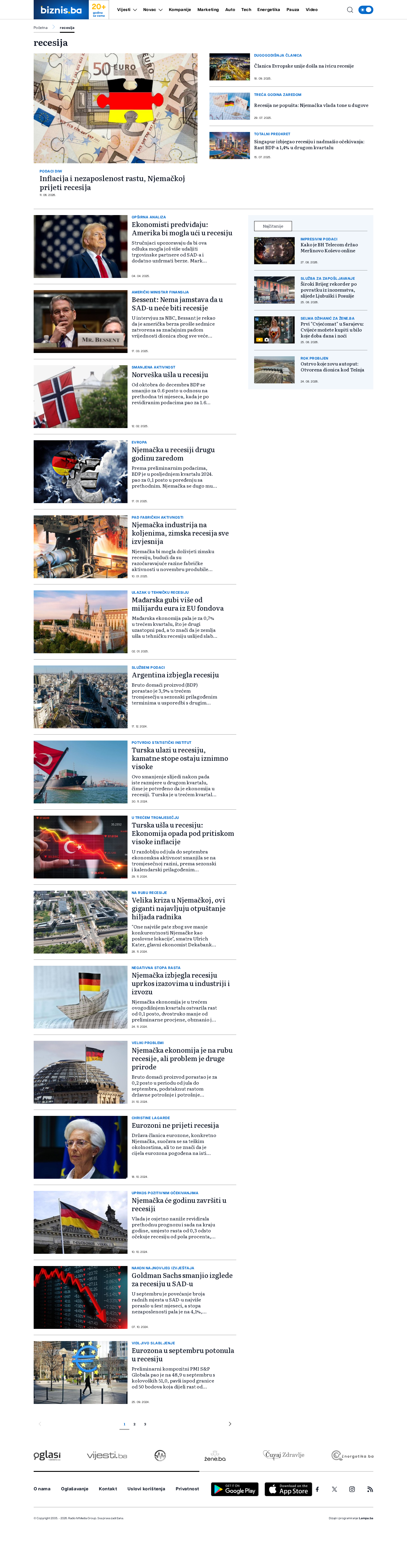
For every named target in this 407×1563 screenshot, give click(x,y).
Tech (246, 10)
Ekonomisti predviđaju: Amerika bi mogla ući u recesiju (182, 228)
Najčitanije (273, 226)
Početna (40, 27)
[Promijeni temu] (365, 10)
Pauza (293, 10)
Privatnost (187, 1489)
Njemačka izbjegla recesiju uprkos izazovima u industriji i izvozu (181, 983)
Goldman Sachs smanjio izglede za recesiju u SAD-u (182, 1279)
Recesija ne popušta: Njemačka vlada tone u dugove (311, 105)
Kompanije (180, 10)
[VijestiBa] (107, 1455)
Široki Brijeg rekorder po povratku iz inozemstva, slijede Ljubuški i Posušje (329, 290)
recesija (67, 27)
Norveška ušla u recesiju (170, 374)
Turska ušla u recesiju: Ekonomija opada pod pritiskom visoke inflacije (183, 833)
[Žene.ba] (215, 1455)
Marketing (208, 10)
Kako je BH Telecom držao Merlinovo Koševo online (329, 247)
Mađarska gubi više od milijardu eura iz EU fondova (178, 604)
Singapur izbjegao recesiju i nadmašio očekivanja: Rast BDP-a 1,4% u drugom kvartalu (309, 144)
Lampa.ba (366, 1518)
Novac (149, 10)
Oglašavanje (74, 1489)
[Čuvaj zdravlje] (283, 1455)
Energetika (268, 10)
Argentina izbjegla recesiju (175, 674)
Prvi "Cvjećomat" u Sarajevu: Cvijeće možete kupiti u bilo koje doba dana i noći (332, 330)
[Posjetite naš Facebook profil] (317, 1489)
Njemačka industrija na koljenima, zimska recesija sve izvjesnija (180, 533)
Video (312, 10)
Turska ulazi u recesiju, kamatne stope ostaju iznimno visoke (180, 758)
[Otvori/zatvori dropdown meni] (134, 10)
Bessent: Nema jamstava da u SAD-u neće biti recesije (177, 303)
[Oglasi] (47, 1455)
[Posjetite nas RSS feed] (370, 1489)
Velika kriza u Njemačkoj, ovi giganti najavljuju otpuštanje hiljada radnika (179, 908)
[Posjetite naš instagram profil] (352, 1489)
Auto (230, 10)
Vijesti (124, 10)
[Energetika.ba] (352, 1455)
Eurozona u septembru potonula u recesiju (183, 1354)
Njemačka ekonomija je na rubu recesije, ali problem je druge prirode (182, 1058)
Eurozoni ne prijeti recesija (175, 1125)
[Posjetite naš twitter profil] (334, 1489)
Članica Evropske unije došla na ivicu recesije (304, 65)
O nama (42, 1489)
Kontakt (108, 1489)
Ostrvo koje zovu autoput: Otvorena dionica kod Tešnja (332, 367)
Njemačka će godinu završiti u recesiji (179, 1204)
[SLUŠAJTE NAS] (160, 1455)
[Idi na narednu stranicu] (230, 1425)
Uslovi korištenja (146, 1489)
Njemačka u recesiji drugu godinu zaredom (173, 453)
